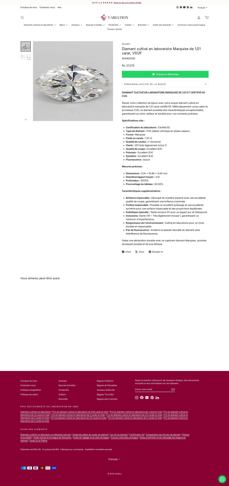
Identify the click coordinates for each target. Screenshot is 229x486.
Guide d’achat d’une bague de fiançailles (52, 437)
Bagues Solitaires (105, 381)
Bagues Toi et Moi (105, 394)
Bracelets (142, 25)
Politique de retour (29, 394)
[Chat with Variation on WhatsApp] (222, 479)
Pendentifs (114, 25)
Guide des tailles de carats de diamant (90, 434)
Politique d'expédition (30, 390)
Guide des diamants (162, 25)
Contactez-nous (47, 7)
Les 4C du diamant (119, 434)
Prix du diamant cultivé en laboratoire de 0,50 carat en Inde (80, 412)
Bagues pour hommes (107, 399)
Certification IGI (136, 434)
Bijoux (63, 25)
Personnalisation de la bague (145, 84)
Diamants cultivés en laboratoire (39, 25)
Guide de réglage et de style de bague (91, 437)
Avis (59, 7)
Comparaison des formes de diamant (163, 434)
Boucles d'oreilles (94, 25)
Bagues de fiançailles (107, 385)
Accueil (125, 44)
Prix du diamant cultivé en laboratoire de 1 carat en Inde (136, 412)
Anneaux (76, 25)
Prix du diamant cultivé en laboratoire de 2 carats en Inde (78, 415)
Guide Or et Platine (38, 440)
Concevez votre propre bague (191, 25)
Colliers (128, 25)
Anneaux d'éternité (106, 390)
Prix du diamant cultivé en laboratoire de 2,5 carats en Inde (134, 415)
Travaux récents (114, 29)
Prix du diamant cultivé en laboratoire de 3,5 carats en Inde (78, 417)
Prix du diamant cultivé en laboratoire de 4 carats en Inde (135, 417)
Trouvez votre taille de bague (124, 437)
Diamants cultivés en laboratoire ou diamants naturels (45, 434)
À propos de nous (28, 7)
